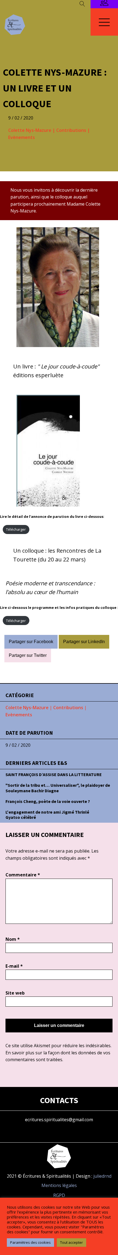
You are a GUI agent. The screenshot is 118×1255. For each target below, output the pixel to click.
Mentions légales (59, 1185)
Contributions (71, 130)
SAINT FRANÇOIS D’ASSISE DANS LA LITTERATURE (53, 774)
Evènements (21, 137)
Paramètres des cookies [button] (30, 1242)
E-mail (14, 966)
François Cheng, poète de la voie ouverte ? (47, 801)
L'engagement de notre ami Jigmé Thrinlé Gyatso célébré (47, 814)
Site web (15, 993)
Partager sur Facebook (31, 641)
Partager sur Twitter (28, 655)
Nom (12, 939)
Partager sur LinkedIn (84, 641)
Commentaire (22, 875)
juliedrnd (102, 1176)
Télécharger (16, 529)
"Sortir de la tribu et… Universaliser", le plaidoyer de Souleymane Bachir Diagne (57, 787)
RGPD (59, 1195)
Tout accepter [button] (71, 1242)
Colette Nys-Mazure (29, 130)
